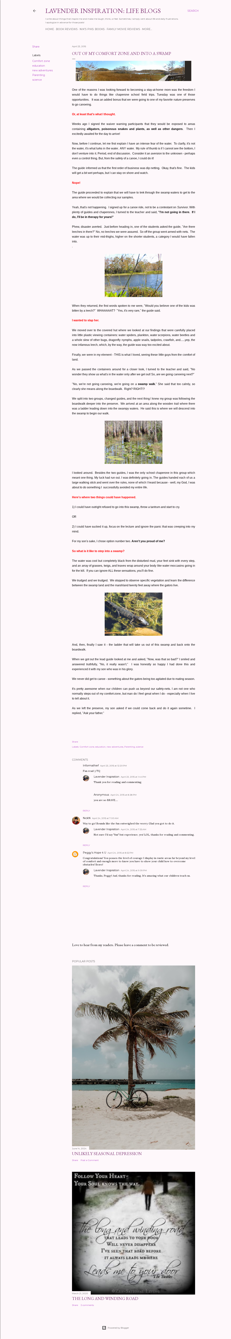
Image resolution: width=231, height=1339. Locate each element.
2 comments (87, 1305)
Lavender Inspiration (106, 776)
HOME (49, 29)
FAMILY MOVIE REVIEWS (123, 29)
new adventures (42, 70)
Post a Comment (90, 1160)
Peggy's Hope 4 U (94, 852)
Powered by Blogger (118, 1327)
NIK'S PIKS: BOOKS (92, 29)
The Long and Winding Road (105, 1298)
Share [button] (36, 46)
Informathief (91, 765)
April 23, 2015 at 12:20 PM (113, 765)
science (37, 79)
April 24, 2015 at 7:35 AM (133, 829)
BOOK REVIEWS (67, 29)
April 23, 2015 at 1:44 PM (133, 776)
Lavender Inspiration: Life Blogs (103, 10)
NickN (87, 818)
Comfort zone (41, 61)
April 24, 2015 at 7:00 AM (105, 818)
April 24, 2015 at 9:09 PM (134, 870)
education (38, 65)
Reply (86, 810)
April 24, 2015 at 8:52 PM (120, 852)
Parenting (38, 75)
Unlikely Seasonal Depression (107, 1153)
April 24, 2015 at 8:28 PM (123, 794)
